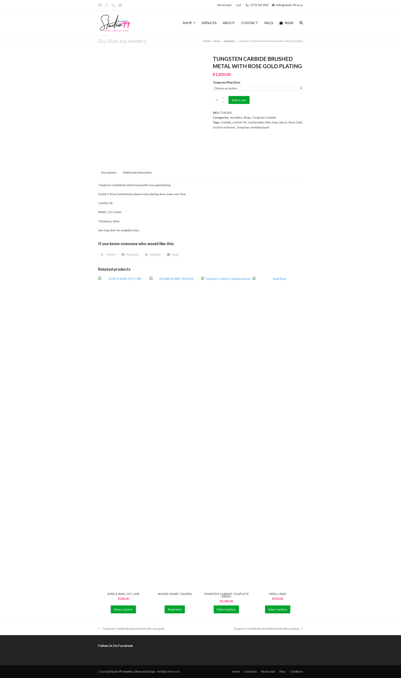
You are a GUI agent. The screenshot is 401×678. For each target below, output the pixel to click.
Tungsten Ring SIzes (226, 82)
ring (274, 122)
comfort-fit (239, 122)
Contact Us (250, 671)
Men (268, 122)
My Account (268, 671)
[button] (286, 23)
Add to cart (239, 100)
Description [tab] (109, 172)
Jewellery (236, 117)
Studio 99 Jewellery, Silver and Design (133, 671)
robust (282, 122)
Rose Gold (295, 122)
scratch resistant (224, 127)
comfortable (256, 122)
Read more (175, 609)
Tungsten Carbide (264, 117)
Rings (247, 117)
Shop (282, 671)
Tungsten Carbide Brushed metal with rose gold (131, 629)
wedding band (260, 127)
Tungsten (242, 127)
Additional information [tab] (137, 172)
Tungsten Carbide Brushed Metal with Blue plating (266, 629)
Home (236, 671)
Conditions (296, 671)
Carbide (226, 122)
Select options (123, 609)
